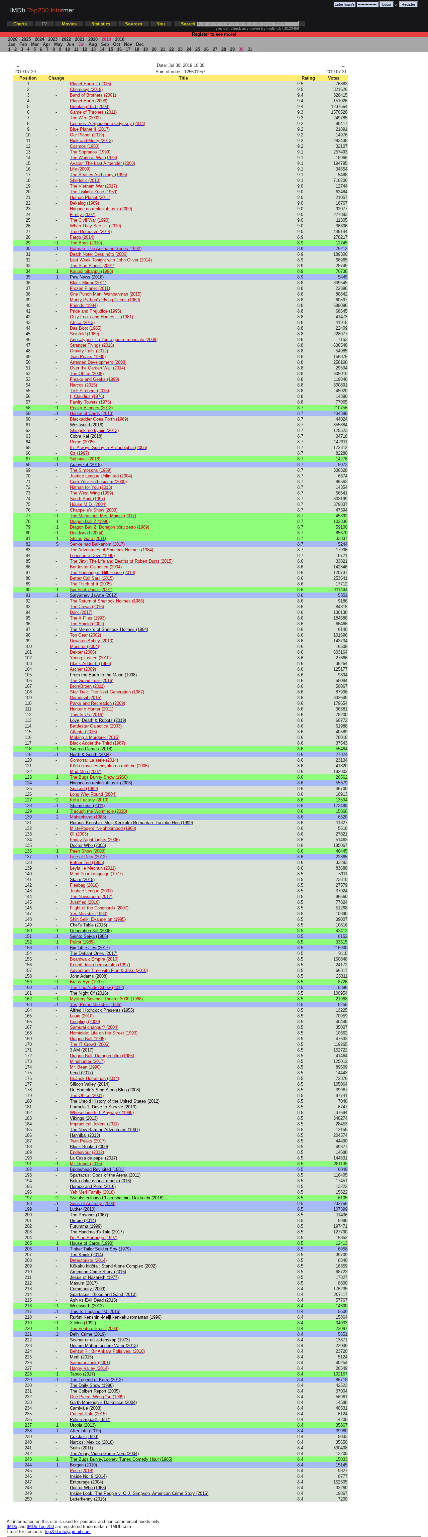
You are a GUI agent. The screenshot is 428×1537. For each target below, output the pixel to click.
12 (84, 49)
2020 (93, 39)
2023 (53, 39)
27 (215, 49)
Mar (35, 44)
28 (223, 49)
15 (110, 49)
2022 (66, 39)
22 (171, 49)
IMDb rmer (42, 10)
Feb (23, 44)
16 (119, 49)
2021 (80, 39)
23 (180, 49)
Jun (70, 44)
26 (206, 49)
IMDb (12, 1526)
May (58, 44)
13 (93, 49)
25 (197, 49)
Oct (116, 44)
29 (232, 49)
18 (136, 49)
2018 (120, 39)
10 (67, 49)
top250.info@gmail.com (68, 1531)
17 (128, 49)
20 (154, 49)
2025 (26, 39)
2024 (39, 39)
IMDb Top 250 (40, 1526)
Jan (12, 44)
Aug (92, 44)
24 (189, 49)
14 (102, 49)
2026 (13, 39)
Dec (140, 44)
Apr (46, 44)
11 (76, 49)
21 (163, 49)
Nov (128, 44)
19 (145, 49)
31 (249, 49)
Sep (105, 44)
